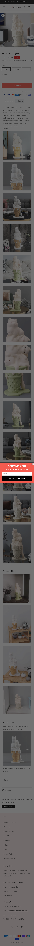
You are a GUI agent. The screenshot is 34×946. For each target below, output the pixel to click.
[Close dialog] (32, 464)
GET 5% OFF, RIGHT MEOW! (17, 478)
